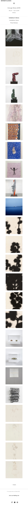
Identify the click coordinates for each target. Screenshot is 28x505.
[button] (14, 18)
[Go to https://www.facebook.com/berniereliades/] (12, 502)
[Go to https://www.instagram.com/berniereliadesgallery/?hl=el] (14, 502)
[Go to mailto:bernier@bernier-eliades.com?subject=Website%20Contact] (17, 502)
